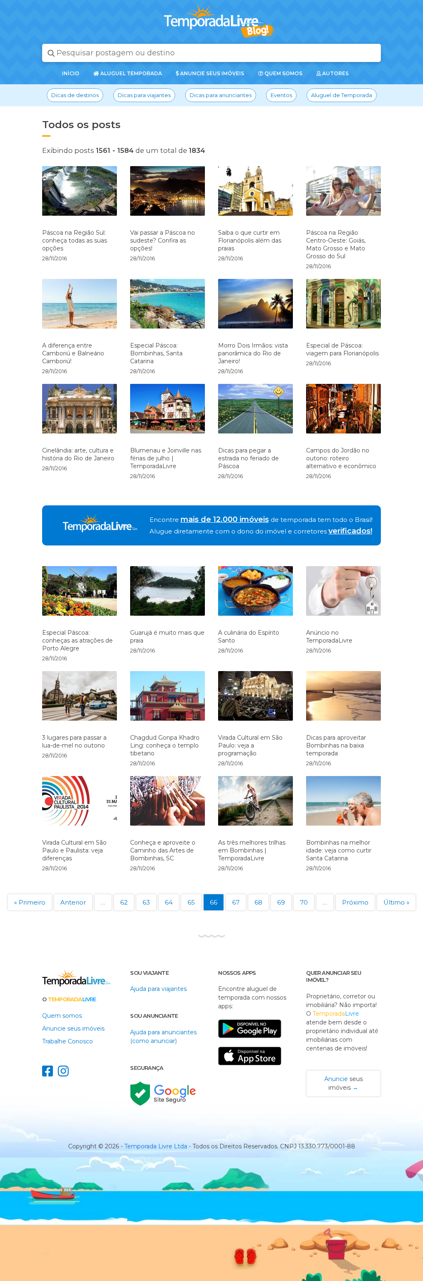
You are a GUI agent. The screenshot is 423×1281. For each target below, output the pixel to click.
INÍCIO (70, 73)
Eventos (281, 95)
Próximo (355, 902)
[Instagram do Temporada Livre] (65, 1073)
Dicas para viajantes (144, 95)
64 (169, 902)
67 (236, 902)
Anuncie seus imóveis (211, 73)
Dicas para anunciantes (221, 95)
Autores (335, 73)
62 (124, 902)
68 (258, 902)
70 (304, 902)
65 (191, 902)
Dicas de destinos (75, 95)
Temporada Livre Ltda (155, 1146)
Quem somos (282, 73)
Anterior (73, 902)
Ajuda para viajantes (158, 989)
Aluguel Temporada (130, 73)
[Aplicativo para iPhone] (249, 1069)
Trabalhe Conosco (67, 1041)
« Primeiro (29, 902)
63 (146, 902)
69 (281, 902)
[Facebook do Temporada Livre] (50, 1073)
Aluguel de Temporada (341, 95)
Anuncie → (343, 1083)
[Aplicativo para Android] (249, 1042)
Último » (396, 902)
